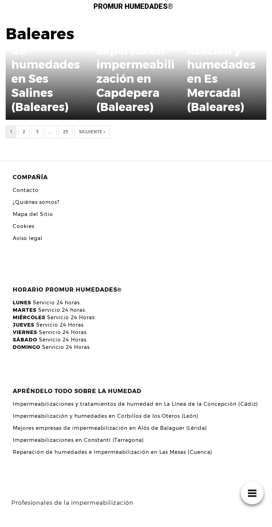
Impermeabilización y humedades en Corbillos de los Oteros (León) (105, 416)
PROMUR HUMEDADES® (133, 6)
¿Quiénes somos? (36, 202)
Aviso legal (27, 238)
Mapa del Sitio (33, 214)
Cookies (23, 226)
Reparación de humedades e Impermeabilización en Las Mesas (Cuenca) (112, 452)
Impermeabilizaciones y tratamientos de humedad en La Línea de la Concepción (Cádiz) (135, 404)
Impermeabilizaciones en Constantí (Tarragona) (78, 440)
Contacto (26, 190)
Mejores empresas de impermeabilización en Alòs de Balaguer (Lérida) (110, 428)
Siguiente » (92, 131)
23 (65, 131)
